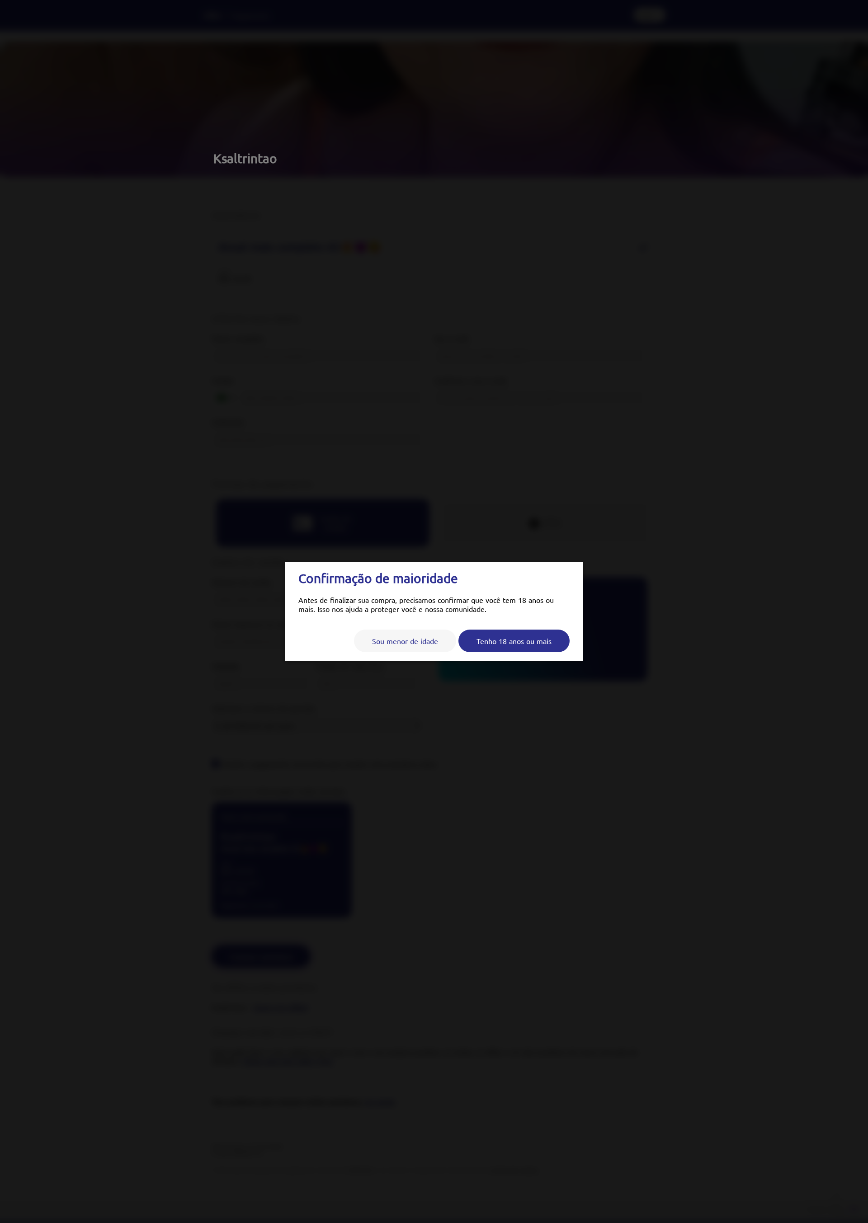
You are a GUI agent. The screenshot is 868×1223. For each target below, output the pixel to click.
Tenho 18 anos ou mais (514, 640)
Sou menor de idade (405, 640)
